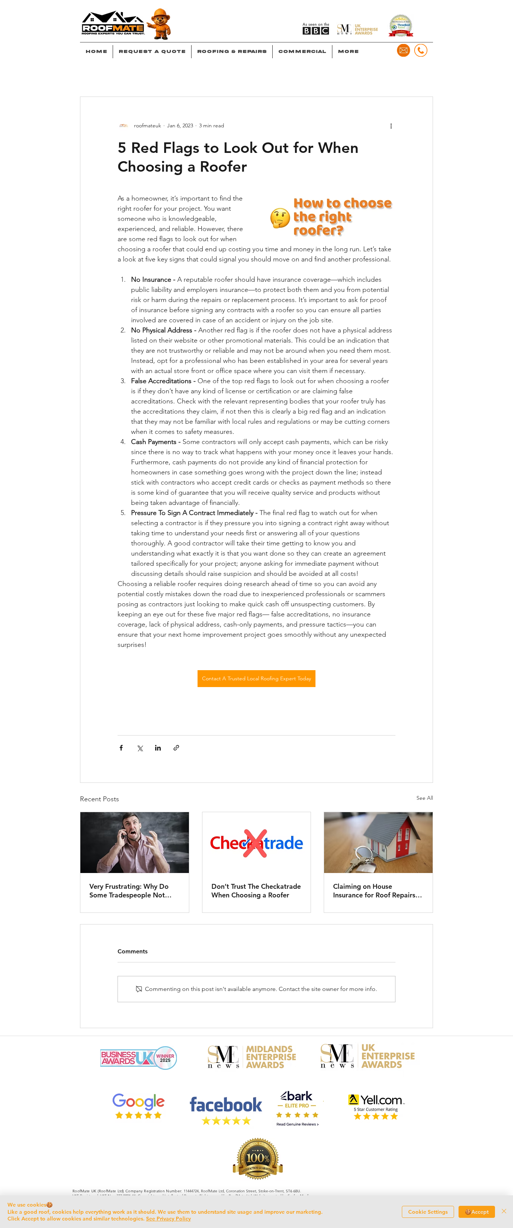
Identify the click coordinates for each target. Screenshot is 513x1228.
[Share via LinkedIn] (157, 747)
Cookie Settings (428, 1211)
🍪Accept (477, 1211)
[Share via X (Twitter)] (139, 747)
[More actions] (390, 125)
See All (424, 797)
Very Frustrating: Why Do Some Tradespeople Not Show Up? (129, 890)
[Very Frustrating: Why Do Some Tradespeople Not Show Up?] (134, 842)
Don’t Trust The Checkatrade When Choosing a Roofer (256, 890)
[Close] (503, 1211)
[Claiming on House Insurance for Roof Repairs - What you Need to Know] (378, 842)
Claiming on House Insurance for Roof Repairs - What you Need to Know (376, 890)
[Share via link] (176, 747)
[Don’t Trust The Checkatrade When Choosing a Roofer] (256, 842)
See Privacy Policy (168, 1218)
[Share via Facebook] (121, 747)
